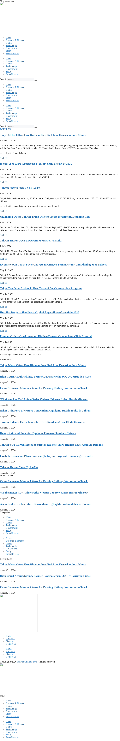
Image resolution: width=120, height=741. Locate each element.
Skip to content (7, 1)
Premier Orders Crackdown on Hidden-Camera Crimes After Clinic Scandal (46, 336)
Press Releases (12, 53)
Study (8, 50)
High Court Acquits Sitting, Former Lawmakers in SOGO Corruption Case (45, 376)
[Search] (36, 80)
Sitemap (9, 641)
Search (3, 79)
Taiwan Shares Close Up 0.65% (19, 467)
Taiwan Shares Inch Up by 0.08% (20, 187)
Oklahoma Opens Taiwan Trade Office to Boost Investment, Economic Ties (45, 216)
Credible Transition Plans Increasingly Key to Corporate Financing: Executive (47, 455)
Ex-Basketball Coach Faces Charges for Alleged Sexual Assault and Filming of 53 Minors (53, 264)
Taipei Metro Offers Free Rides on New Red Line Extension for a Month (43, 134)
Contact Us (11, 644)
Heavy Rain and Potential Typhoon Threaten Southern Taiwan (38, 433)
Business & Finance (15, 40)
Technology (11, 45)
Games (9, 43)
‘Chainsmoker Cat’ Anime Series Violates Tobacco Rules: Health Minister (44, 399)
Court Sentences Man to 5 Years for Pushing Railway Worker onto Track (44, 388)
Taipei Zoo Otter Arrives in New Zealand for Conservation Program (41, 288)
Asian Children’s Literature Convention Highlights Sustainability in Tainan (45, 410)
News (8, 37)
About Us (10, 638)
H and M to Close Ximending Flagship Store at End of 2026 (36, 163)
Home (9, 636)
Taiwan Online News (27, 661)
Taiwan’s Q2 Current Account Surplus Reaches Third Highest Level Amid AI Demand (51, 444)
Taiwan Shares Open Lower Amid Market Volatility (31, 240)
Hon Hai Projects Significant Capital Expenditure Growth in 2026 (39, 312)
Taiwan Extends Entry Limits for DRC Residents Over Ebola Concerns (42, 422)
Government (11, 48)
